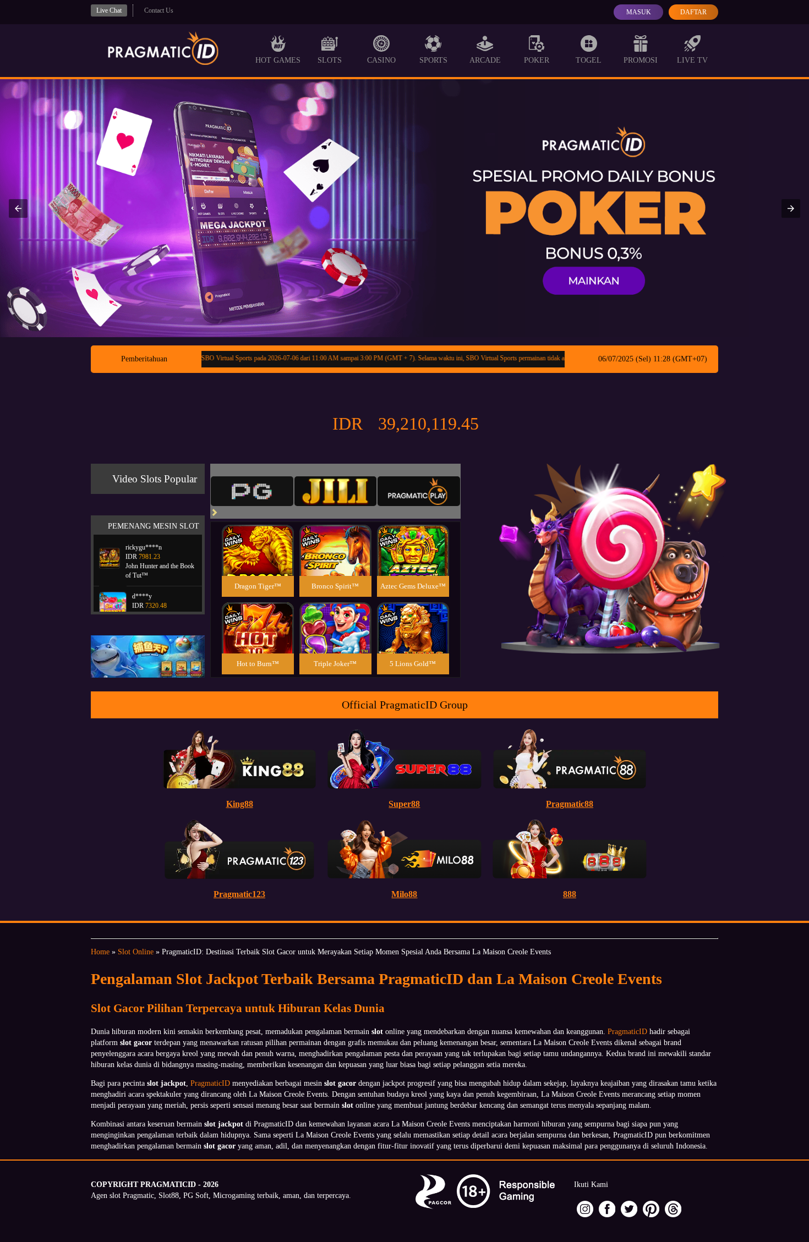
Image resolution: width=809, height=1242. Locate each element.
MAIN (258, 562)
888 (569, 894)
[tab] (252, 491)
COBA (257, 537)
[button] (18, 208)
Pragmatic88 (569, 804)
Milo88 (404, 894)
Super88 (404, 804)
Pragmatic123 (239, 894)
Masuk (638, 12)
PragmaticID (627, 1031)
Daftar (693, 12)
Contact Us (158, 10)
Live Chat (109, 10)
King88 (239, 804)
